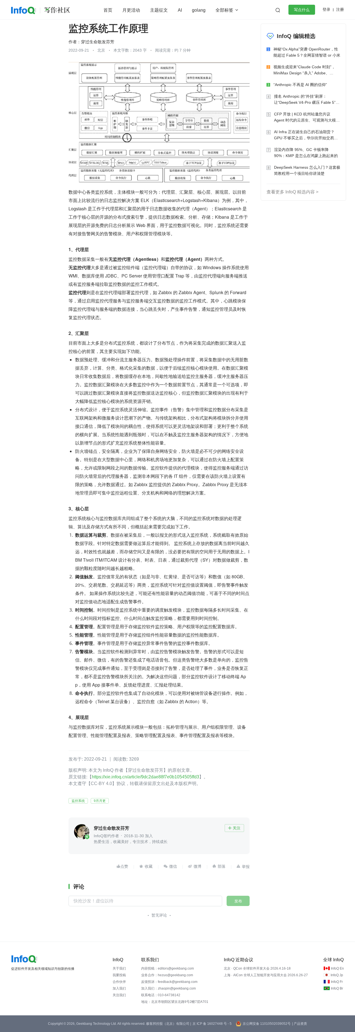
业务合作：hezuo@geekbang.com (167, 975)
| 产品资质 (299, 1024)
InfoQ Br (337, 988)
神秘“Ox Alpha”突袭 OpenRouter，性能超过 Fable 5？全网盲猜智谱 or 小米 (306, 52)
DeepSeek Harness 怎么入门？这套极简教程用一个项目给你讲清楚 (307, 170)
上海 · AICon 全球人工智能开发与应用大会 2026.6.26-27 (266, 975)
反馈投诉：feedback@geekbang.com (169, 982)
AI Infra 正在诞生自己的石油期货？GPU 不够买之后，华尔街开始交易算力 (306, 135)
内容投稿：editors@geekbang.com (167, 968)
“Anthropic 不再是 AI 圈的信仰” (300, 84)
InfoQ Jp (337, 975)
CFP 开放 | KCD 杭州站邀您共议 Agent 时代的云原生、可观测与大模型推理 (307, 117)
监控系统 (78, 801)
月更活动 (131, 10)
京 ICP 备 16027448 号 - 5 (212, 1024)
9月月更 (100, 801)
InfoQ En (337, 968)
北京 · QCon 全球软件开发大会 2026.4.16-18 (257, 968)
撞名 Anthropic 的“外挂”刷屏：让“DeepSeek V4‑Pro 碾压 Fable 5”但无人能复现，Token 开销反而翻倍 (306, 99)
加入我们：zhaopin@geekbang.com (168, 988)
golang (199, 10)
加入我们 (119, 988)
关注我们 (119, 995)
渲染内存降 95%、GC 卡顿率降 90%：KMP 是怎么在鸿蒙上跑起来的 (306, 152)
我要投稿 (119, 975)
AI (180, 10)
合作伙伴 (119, 982)
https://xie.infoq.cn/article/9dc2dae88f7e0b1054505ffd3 (145, 776)
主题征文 (159, 10)
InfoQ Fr (337, 982)
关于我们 (119, 968)
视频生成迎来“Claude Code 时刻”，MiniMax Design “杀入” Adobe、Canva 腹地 (304, 70)
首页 (107, 10)
